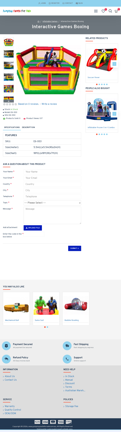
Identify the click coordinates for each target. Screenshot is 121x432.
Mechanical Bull (12, 320)
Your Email (7, 178)
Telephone (7, 196)
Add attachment (10, 227)
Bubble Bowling (71, 320)
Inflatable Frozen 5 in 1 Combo (101, 127)
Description (28, 127)
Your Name (8, 172)
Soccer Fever (94, 77)
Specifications (12, 127)
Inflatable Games (50, 21)
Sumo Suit (39, 320)
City (4, 190)
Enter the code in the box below (12, 235)
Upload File (34, 228)
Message (7, 209)
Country (6, 184)
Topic (5, 203)
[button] (9, 37)
